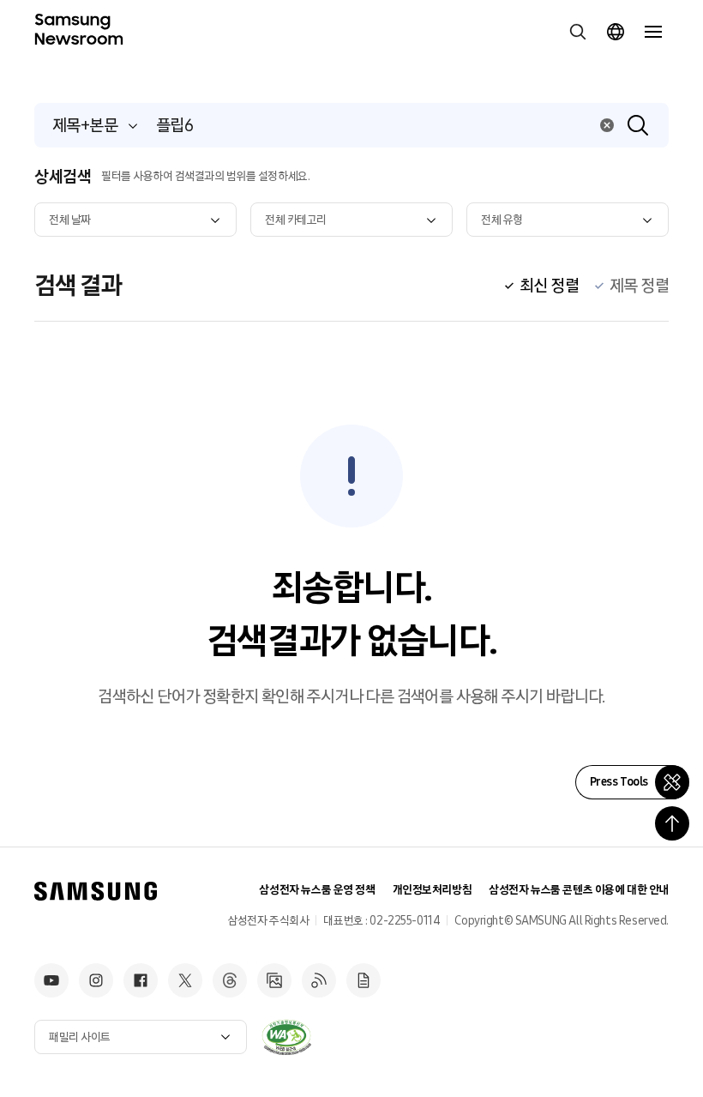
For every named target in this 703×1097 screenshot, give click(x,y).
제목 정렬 (639, 285)
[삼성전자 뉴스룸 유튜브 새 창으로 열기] (51, 980)
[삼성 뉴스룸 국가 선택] (615, 31)
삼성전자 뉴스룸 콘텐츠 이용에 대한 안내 (579, 890)
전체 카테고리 (296, 220)
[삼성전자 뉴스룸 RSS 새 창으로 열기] (319, 980)
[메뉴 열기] (653, 31)
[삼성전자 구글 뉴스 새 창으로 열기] (363, 980)
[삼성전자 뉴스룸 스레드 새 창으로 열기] (230, 980)
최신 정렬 (549, 285)
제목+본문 (84, 125)
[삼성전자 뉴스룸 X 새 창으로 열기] (185, 980)
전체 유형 (502, 220)
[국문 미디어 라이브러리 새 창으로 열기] (274, 980)
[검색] (638, 125)
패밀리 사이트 (80, 1037)
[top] (672, 823)
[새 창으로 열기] (286, 1037)
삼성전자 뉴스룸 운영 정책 (317, 890)
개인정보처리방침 (432, 890)
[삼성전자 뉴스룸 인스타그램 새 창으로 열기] (96, 980)
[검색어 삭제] (607, 125)
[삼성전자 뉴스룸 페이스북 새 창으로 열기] (140, 980)
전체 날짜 (70, 220)
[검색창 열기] (577, 31)
